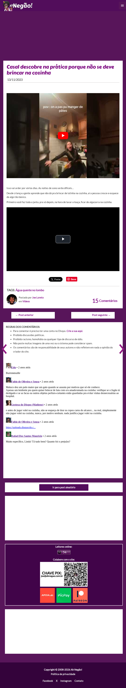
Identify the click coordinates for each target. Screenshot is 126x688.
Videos (26, 301)
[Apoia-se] (48, 595)
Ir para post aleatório (63, 487)
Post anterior (24, 314)
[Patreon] (80, 595)
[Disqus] (63, 403)
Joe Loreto (38, 297)
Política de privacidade (63, 674)
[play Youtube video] (63, 135)
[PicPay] (64, 595)
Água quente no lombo (30, 290)
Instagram (66, 680)
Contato (78, 680)
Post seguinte (101, 314)
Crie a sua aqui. (75, 331)
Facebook (48, 680)
